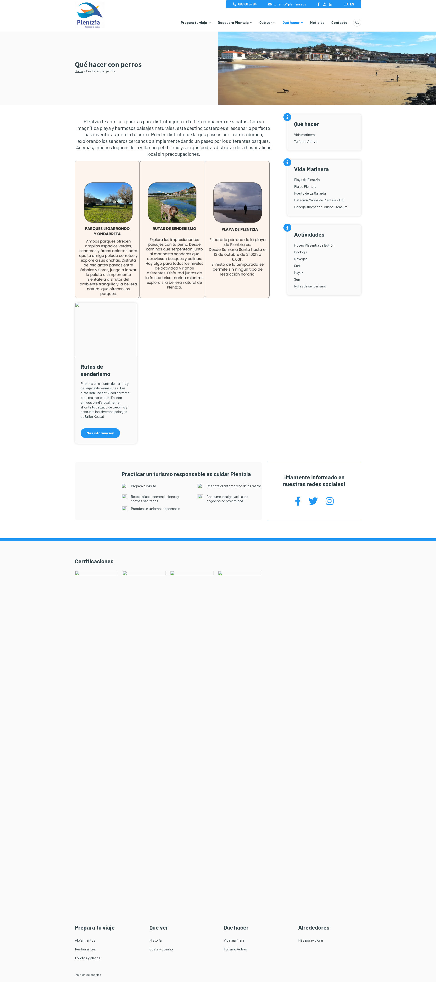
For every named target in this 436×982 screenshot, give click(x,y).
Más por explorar (310, 940)
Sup (297, 279)
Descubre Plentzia (233, 22)
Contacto (339, 22)
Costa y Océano (161, 949)
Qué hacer (291, 22)
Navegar (300, 259)
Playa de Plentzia (307, 179)
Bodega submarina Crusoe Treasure (320, 207)
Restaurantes (85, 949)
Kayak (298, 272)
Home (79, 71)
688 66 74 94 (247, 4)
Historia (155, 940)
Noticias (317, 22)
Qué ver (265, 22)
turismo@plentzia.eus (289, 4)
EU (346, 4)
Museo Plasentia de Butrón (314, 245)
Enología (300, 252)
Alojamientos (85, 940)
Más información (100, 433)
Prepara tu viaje (194, 22)
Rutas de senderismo (310, 286)
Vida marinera (304, 134)
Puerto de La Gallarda (310, 193)
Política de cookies (88, 975)
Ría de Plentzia (305, 186)
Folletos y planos (87, 958)
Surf (297, 265)
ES (352, 4)
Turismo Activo (305, 141)
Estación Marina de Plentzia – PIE (319, 200)
